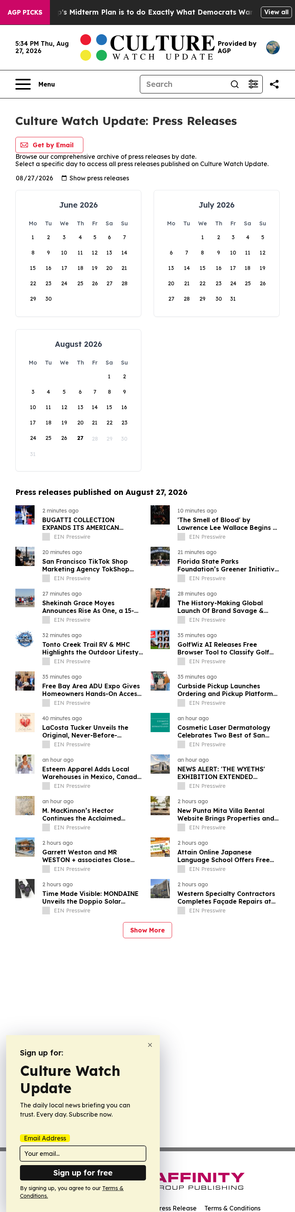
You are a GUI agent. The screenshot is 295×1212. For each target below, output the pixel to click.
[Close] (150, 1045)
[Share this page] (274, 84)
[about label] (46, 537)
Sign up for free (83, 1172)
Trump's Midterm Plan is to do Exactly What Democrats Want (148, 12)
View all (276, 12)
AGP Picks (25, 12)
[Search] (234, 84)
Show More (147, 930)
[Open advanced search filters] (253, 84)
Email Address (45, 1138)
